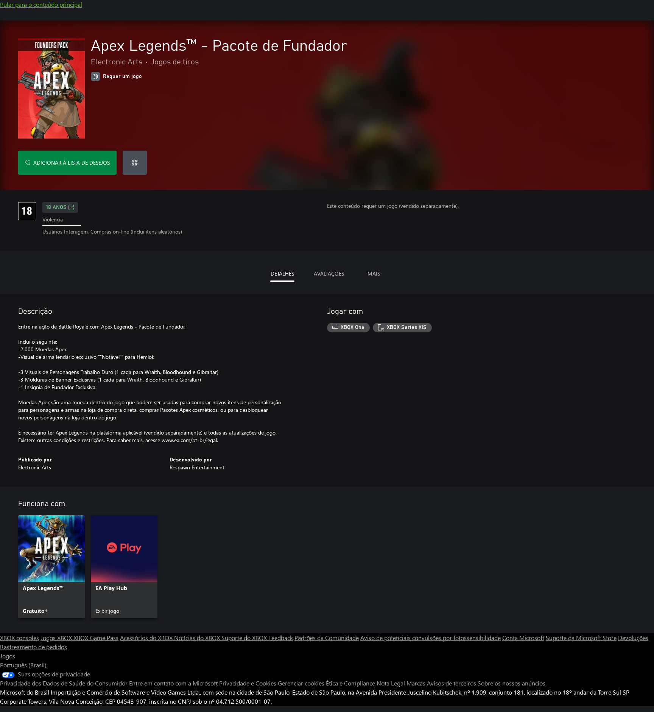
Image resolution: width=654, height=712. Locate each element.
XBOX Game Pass (95, 638)
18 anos (56, 207)
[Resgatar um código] (135, 163)
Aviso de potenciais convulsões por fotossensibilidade (430, 638)
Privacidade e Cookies (247, 683)
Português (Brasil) (23, 665)
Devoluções (633, 638)
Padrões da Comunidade (326, 638)
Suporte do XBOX (244, 638)
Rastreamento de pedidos (33, 647)
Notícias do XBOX (197, 638)
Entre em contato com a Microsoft (173, 683)
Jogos (7, 656)
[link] (51, 566)
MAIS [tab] (373, 273)
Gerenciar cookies (301, 683)
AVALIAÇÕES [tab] (329, 273)
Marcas (415, 683)
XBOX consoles (19, 638)
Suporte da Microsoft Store (581, 638)
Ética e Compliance (350, 683)
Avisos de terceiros (451, 683)
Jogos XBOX (56, 638)
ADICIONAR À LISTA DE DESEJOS (71, 162)
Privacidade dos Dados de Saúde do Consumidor (64, 683)
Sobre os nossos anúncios (511, 683)
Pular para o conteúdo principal (41, 4)
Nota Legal (391, 683)
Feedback (280, 638)
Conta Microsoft (523, 638)
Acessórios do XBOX (147, 638)
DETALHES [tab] (282, 273)
